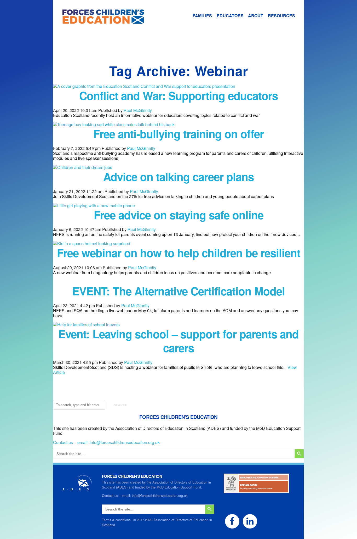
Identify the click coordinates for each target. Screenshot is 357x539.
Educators (230, 16)
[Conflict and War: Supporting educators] (144, 86)
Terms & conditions (116, 519)
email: (83, 442)
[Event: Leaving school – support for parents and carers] (86, 325)
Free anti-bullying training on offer (178, 134)
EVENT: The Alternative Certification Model (178, 291)
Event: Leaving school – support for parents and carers (178, 341)
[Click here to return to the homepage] (99, 21)
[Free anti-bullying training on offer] (114, 124)
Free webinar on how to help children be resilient (178, 253)
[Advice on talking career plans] (82, 167)
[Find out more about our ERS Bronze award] (256, 491)
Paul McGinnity (138, 110)
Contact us (63, 442)
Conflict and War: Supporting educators (178, 95)
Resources (281, 16)
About (255, 16)
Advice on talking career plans (178, 176)
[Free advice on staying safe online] (94, 206)
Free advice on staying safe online (178, 215)
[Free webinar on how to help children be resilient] (91, 243)
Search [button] (121, 405)
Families (202, 16)
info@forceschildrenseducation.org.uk (125, 442)
